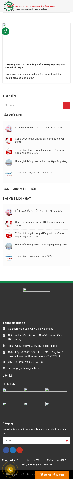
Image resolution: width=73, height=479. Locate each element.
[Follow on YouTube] (19, 450)
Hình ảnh (9, 384)
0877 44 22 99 (16, 361)
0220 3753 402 (34, 361)
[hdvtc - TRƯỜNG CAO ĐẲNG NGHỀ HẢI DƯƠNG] (9, 6)
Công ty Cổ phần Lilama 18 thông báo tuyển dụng (40, 140)
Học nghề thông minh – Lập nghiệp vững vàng (41, 161)
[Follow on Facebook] (6, 450)
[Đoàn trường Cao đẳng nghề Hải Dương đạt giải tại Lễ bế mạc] (13, 394)
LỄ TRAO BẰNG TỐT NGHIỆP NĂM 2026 (38, 127)
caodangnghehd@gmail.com (24, 368)
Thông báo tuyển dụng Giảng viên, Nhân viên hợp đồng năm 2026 (40, 151)
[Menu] (68, 6)
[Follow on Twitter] (13, 450)
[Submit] (66, 105)
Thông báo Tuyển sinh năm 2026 (33, 172)
